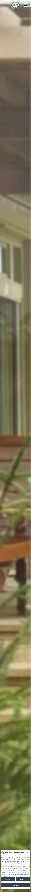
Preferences (15, 885)
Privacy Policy (5, 876)
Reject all (8, 879)
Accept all (23, 879)
